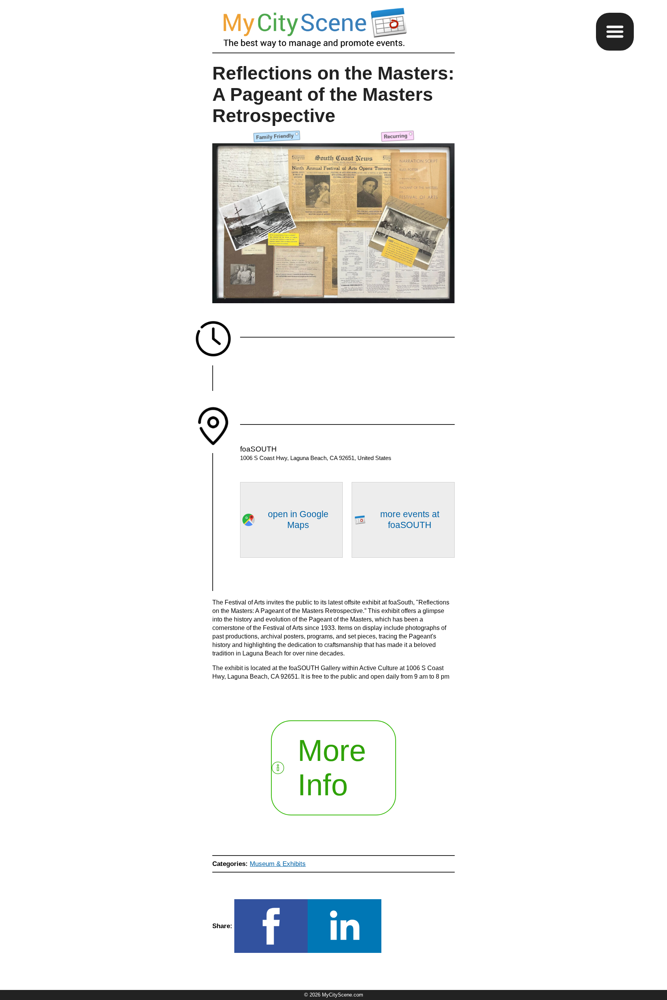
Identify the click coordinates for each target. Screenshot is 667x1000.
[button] (615, 32)
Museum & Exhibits (278, 864)
